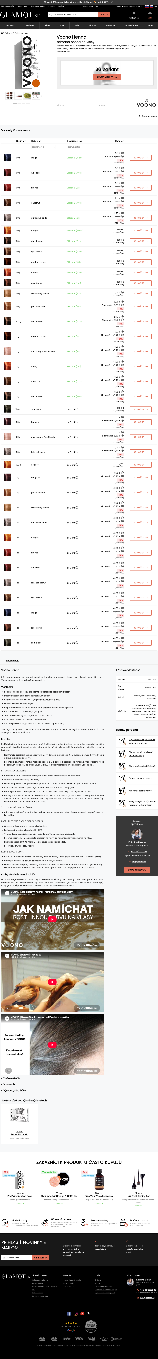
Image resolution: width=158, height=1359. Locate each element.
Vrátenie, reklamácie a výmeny (44, 1286)
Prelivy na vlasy (21, 33)
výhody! (138, 6)
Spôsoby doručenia (40, 1280)
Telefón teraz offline (90, 6)
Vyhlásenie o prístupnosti (105, 1293)
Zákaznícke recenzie (71, 1326)
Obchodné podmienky (104, 1286)
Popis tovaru (12, 660)
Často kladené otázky (72, 1280)
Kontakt (52, 6)
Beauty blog (22, 6)
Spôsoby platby (38, 1283)
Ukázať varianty (105, 77)
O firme (98, 1280)
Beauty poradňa (7, 6)
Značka (145, 116)
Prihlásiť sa (40, 1258)
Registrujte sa (121, 6)
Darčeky (61, 6)
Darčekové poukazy (40, 1296)
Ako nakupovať (69, 1286)
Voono (102, 105)
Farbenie (9, 33)
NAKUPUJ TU (103, 2)
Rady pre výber (69, 1283)
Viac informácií (63, 51)
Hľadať (104, 15)
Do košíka (139, 158)
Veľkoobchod (37, 1293)
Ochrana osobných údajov (106, 1289)
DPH (33, 1289)
